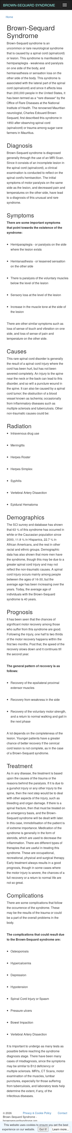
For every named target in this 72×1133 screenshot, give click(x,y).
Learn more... (60, 1129)
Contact (62, 1113)
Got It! (43, 1129)
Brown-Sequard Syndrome (29, 4)
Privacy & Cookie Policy (37, 1113)
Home (9, 17)
